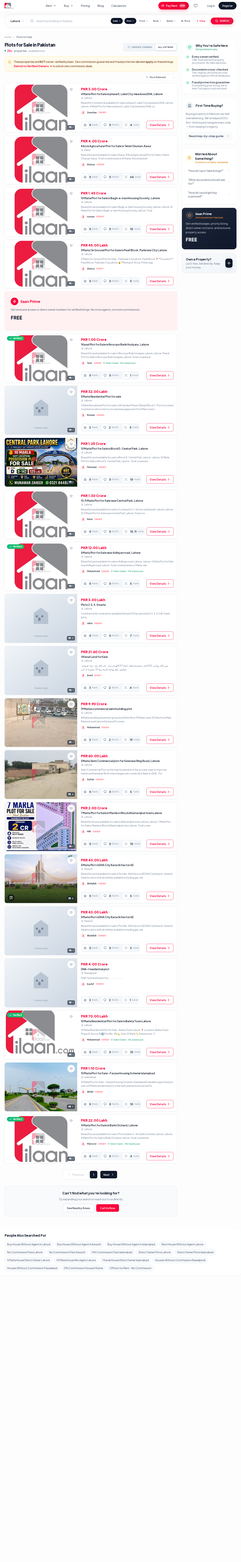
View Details (158, 125)
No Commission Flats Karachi (67, 1252)
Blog (100, 5)
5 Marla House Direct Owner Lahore (28, 1260)
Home (8, 37)
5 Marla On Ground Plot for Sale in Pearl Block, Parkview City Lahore (124, 250)
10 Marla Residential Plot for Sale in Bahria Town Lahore (116, 1021)
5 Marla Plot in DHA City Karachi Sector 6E (107, 865)
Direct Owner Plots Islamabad (195, 1252)
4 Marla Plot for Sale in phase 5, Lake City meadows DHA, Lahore (122, 94)
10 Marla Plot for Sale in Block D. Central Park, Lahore (114, 448)
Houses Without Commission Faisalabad (32, 1268)
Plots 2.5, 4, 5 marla (93, 604)
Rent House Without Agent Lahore (183, 1244)
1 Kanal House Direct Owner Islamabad (125, 1260)
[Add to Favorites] (71, 89)
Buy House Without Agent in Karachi (79, 1244)
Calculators (118, 5)
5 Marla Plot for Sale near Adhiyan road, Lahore (110, 552)
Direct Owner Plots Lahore (155, 1252)
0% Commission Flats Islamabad (112, 1252)
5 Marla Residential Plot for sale (101, 396)
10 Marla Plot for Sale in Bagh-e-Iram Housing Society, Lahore (120, 198)
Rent (49, 5)
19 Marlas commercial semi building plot (106, 708)
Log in (211, 5)
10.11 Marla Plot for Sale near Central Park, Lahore (112, 500)
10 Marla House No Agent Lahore (76, 1260)
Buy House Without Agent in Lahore (29, 1244)
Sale (115, 21)
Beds (156, 21)
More (187, 21)
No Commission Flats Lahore (25, 1252)
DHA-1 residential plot (95, 969)
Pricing (85, 5)
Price (142, 21)
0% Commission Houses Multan (83, 1268)
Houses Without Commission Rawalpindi (180, 1260)
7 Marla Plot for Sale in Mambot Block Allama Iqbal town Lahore (121, 813)
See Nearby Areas (78, 1208)
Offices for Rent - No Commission (131, 1268)
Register (227, 5)
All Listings (165, 47)
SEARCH (224, 20)
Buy (66, 5)
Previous (78, 1174)
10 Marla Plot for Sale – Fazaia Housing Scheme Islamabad (118, 1073)
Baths (170, 21)
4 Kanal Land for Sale (94, 656)
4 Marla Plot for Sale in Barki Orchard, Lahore (109, 1125)
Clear (202, 21)
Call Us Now (107, 1208)
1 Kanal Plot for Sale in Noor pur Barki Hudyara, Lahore (115, 344)
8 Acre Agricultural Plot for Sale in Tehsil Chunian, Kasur (116, 146)
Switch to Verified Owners (33, 66)
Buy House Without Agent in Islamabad (131, 1244)
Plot (129, 21)
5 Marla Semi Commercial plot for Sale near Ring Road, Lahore (120, 761)
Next (106, 1174)
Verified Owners (141, 47)
